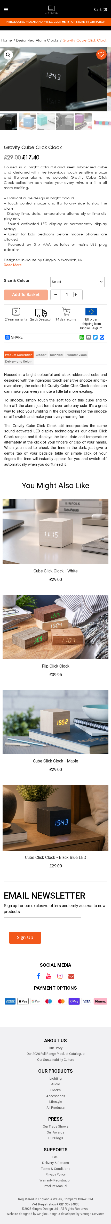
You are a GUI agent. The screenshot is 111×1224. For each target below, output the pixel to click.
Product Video (77, 354)
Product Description (18, 354)
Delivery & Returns (55, 1163)
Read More (13, 265)
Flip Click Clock (55, 666)
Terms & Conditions (55, 1169)
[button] (8, 55)
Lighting (56, 1078)
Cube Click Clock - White (56, 571)
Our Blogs (55, 1138)
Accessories (55, 1096)
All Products (55, 1108)
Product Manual (55, 1186)
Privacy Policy (56, 1174)
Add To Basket (25, 294)
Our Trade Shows (55, 1126)
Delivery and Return (18, 361)
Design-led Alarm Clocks (37, 40)
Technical (56, 354)
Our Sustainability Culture (55, 1060)
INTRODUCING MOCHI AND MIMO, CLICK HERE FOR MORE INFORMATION (55, 21)
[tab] (19, 354)
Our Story (55, 1048)
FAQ (55, 1157)
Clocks (55, 1090)
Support (41, 354)
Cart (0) (100, 10)
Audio (55, 1084)
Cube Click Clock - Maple (55, 761)
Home (6, 40)
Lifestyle (55, 1102)
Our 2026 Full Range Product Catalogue (55, 1054)
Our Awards (55, 1132)
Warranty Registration (55, 1180)
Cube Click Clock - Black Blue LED (55, 857)
